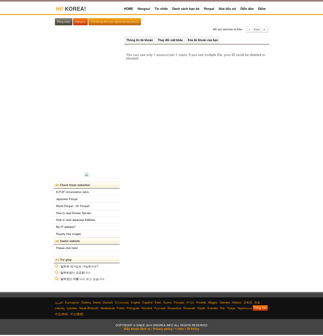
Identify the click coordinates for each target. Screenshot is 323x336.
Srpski (201, 308)
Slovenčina (174, 308)
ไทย (222, 308)
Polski (120, 308)
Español (147, 302)
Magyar (213, 302)
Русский (159, 308)
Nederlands (108, 308)
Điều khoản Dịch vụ (137, 329)
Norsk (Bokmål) (88, 308)
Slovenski (189, 308)
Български (72, 302)
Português (133, 308)
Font (256, 29)
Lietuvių (60, 308)
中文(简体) (61, 314)
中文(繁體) (76, 314)
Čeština (86, 302)
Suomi (167, 302)
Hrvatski (201, 302)
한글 (257, 302)
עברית (190, 302)
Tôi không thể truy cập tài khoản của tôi (115, 21)
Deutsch (108, 302)
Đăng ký (80, 21)
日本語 (247, 302)
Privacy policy (162, 329)
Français (179, 302)
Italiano (236, 302)
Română (147, 308)
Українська (244, 308)
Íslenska (225, 302)
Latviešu (72, 308)
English (135, 302)
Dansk (97, 302)
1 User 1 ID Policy (187, 329)
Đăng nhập (63, 21)
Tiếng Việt (260, 307)
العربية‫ (59, 302)
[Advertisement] (87, 102)
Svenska (212, 308)
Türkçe (231, 308)
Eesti (158, 302)
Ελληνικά (122, 302)
